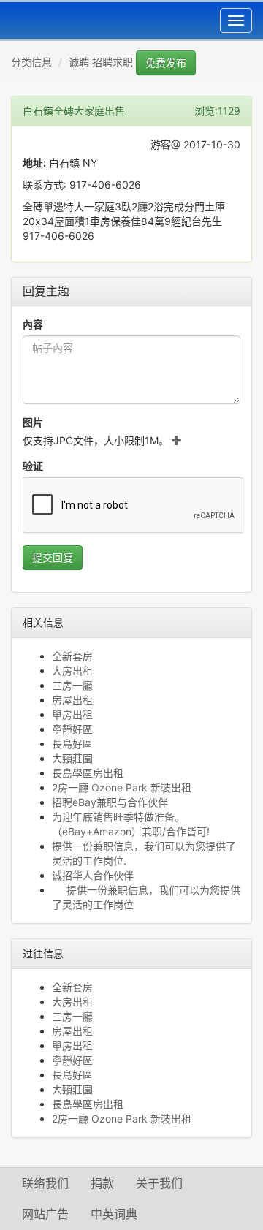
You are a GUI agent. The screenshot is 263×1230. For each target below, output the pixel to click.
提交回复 (52, 557)
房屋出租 (72, 700)
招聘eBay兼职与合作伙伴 (110, 802)
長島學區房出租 (87, 773)
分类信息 (31, 62)
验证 (33, 466)
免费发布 (165, 62)
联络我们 (45, 1183)
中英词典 (114, 1214)
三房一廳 (72, 685)
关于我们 (159, 1183)
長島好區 (72, 743)
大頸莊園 (72, 758)
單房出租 (72, 714)
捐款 (102, 1183)
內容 (33, 324)
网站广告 (45, 1214)
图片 (33, 422)
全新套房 (72, 656)
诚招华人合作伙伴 (93, 875)
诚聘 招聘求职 (101, 62)
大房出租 (72, 670)
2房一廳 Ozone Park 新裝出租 (121, 787)
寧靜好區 (72, 729)
